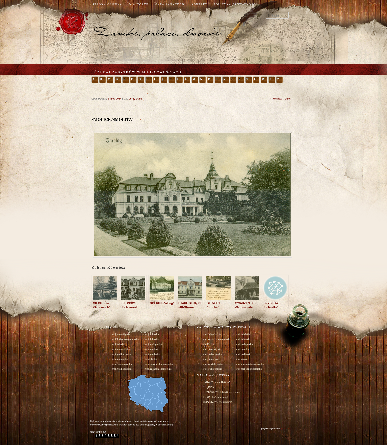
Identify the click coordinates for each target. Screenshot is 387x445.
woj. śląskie (151, 359)
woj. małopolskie (153, 344)
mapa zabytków (170, 4)
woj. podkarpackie (121, 354)
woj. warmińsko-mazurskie (159, 364)
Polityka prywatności (235, 4)
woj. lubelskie (152, 334)
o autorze (139, 4)
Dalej (289, 98)
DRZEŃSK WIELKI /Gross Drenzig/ (222, 392)
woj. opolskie (152, 349)
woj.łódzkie (118, 344)
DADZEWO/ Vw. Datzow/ (216, 382)
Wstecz (276, 98)
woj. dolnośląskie (121, 334)
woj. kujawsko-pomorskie (125, 339)
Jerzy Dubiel (136, 98)
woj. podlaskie (152, 354)
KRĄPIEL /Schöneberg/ (215, 397)
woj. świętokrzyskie (122, 364)
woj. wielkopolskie (121, 368)
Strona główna (107, 4)
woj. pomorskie (120, 359)
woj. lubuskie (152, 339)
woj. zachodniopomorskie (158, 368)
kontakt (199, 4)
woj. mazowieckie (121, 349)
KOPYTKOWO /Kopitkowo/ (217, 402)
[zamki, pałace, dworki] (193, 25)
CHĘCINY (208, 387)
